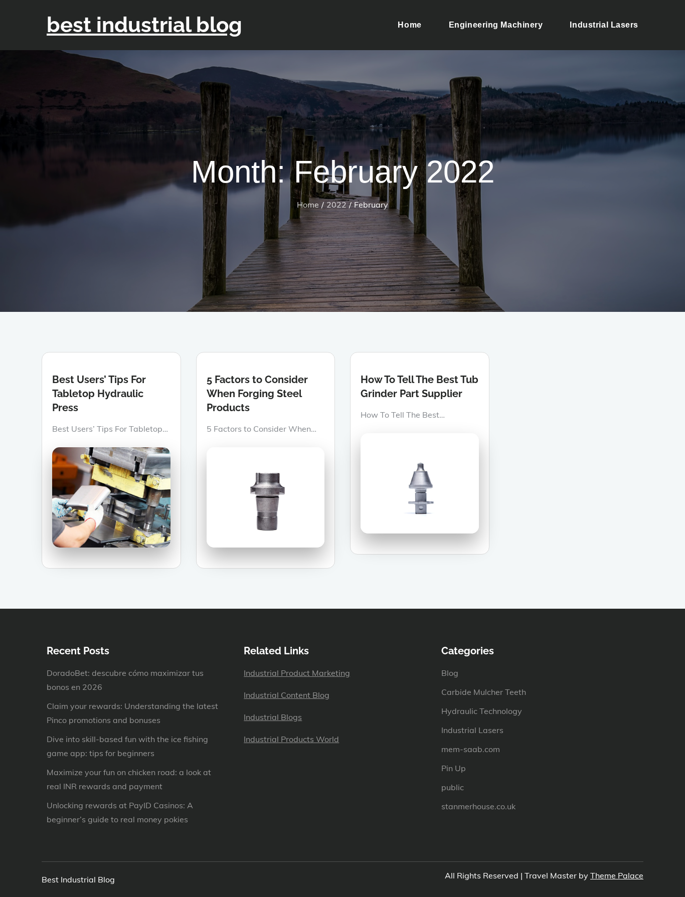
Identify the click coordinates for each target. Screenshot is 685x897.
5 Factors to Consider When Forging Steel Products (257, 394)
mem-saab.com (470, 749)
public (452, 787)
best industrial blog (144, 25)
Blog (449, 673)
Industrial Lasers (604, 25)
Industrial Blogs (273, 717)
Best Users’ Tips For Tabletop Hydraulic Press (99, 394)
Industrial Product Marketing (297, 673)
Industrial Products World (291, 739)
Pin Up (453, 768)
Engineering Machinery (496, 25)
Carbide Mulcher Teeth (483, 692)
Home (409, 25)
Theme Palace (616, 875)
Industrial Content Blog (286, 695)
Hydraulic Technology (481, 711)
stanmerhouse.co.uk (478, 806)
